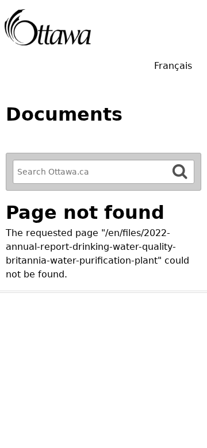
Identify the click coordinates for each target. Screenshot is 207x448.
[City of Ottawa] (47, 27)
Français (173, 65)
